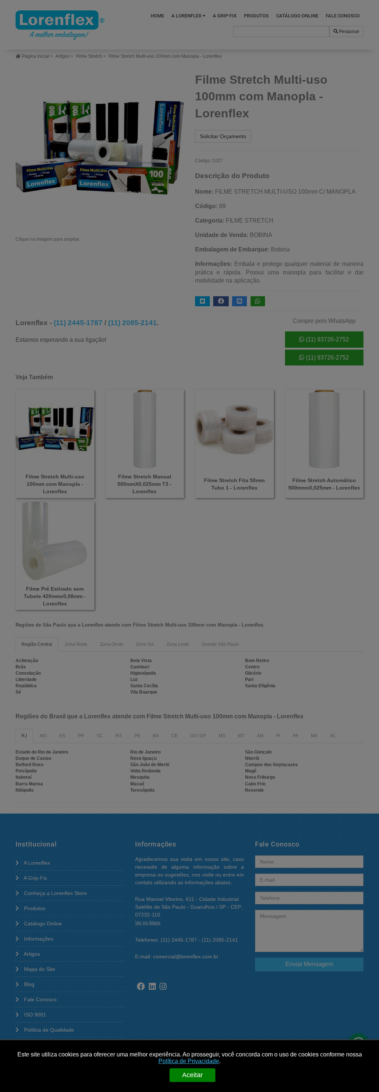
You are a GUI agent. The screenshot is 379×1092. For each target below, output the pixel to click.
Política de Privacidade (188, 1061)
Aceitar (192, 1075)
